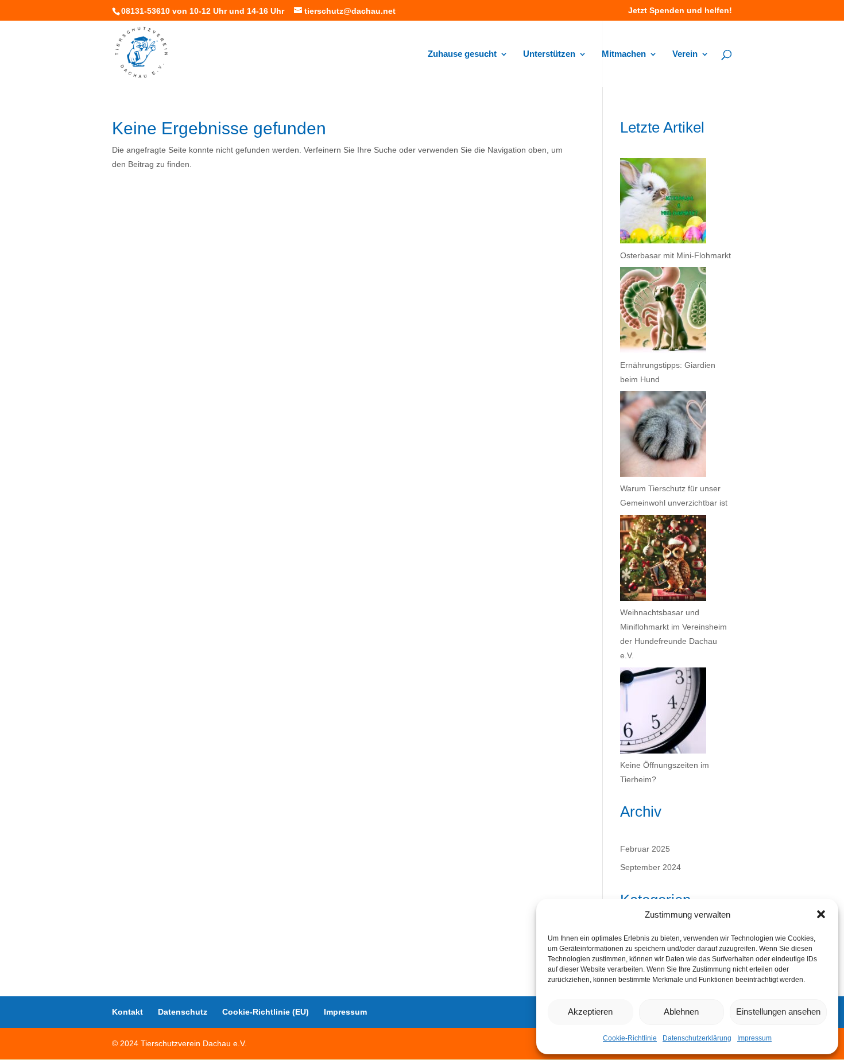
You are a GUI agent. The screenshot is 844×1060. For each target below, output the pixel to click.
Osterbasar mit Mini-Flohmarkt (675, 255)
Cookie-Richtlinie (630, 1038)
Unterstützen (549, 54)
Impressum (754, 1038)
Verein (685, 54)
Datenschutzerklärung (697, 1038)
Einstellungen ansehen (778, 1011)
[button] (821, 914)
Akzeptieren (590, 1011)
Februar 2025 (645, 848)
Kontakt (127, 1011)
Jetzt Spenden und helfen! (680, 10)
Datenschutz (182, 1011)
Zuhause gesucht (462, 54)
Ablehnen (681, 1011)
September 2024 (650, 867)
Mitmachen (624, 54)
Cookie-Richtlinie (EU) (265, 1011)
